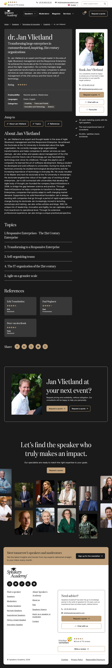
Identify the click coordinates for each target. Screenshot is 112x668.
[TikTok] (21, 583)
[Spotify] (34, 583)
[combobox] (92, 4)
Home (6, 24)
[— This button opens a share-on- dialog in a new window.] (17, 346)
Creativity (46, 24)
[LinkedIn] (28, 583)
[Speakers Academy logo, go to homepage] (11, 13)
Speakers (15, 24)
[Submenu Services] (73, 13)
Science (51, 107)
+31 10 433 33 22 (45, 2)
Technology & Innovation (31, 24)
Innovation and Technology (34, 107)
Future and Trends (41, 103)
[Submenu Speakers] (35, 13)
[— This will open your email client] (38, 346)
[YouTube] (15, 583)
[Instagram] (9, 583)
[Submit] (105, 3)
